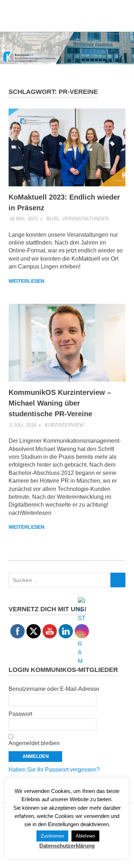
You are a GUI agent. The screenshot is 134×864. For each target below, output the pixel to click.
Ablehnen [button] (85, 836)
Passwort (20, 714)
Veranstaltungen (85, 218)
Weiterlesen (26, 281)
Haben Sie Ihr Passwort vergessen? (54, 770)
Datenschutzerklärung (67, 846)
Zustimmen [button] (52, 836)
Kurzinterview (64, 425)
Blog (52, 218)
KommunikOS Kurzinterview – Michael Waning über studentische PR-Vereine (60, 403)
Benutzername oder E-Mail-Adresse (54, 689)
